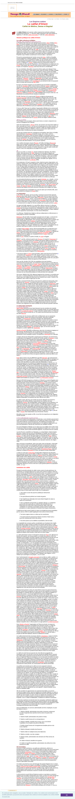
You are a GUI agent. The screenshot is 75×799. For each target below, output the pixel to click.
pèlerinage (47, 334)
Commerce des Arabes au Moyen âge (30, 766)
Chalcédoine (39, 91)
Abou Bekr (25, 479)
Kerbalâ (19, 208)
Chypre (55, 88)
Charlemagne (25, 348)
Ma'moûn (44, 357)
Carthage (39, 104)
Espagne (19, 240)
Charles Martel (36, 265)
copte (41, 236)
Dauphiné (19, 268)
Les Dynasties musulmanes (40, 343)
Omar (30, 479)
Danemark (51, 757)
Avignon (28, 266)
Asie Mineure (20, 90)
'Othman (32, 124)
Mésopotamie (40, 251)
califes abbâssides (49, 34)
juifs (50, 116)
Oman (30, 62)
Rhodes (35, 90)
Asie (53, 778)
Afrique (27, 386)
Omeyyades (42, 200)
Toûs (18, 347)
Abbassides (24, 351)
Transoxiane (53, 239)
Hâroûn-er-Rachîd (21, 330)
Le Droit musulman (53, 621)
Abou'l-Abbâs (20, 308)
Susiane (26, 79)
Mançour (23, 313)
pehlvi (53, 607)
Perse (46, 245)
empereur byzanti (21, 97)
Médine (24, 116)
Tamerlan (19, 778)
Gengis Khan (51, 777)
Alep (50, 436)
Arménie (27, 282)
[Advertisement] (44, 7)
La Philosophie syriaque (46, 377)
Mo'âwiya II (19, 217)
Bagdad (29, 326)
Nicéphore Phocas (47, 449)
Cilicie (18, 232)
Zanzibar (43, 184)
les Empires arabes (64, 19)
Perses (18, 65)
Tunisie (18, 186)
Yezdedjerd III (36, 81)
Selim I (38, 779)
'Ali (32, 151)
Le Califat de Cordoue (27, 311)
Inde (28, 756)
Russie (39, 757)
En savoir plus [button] (6, 796)
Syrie (44, 57)
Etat (47, 534)
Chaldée (41, 630)
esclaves (23, 393)
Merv (34, 82)
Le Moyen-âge (50, 19)
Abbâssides (20, 640)
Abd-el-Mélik (25, 228)
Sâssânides (38, 78)
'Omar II (30, 253)
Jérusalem (25, 86)
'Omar (48, 42)
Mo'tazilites (55, 372)
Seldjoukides (31, 452)
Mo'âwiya (19, 196)
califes (55, 203)
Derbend (30, 92)
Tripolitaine (26, 104)
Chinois (53, 248)
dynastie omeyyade (34, 557)
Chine (36, 756)
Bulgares (28, 785)
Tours (57, 265)
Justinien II (48, 231)
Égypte (38, 96)
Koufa (33, 191)
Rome (36, 483)
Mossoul (27, 198)
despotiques (44, 636)
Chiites (24, 139)
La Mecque (33, 159)
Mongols (49, 462)
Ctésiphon (25, 78)
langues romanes (25, 528)
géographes (28, 752)
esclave (35, 117)
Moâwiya (55, 565)
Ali (38, 479)
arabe (45, 234)
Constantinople (52, 90)
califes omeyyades (33, 34)
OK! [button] (67, 795)
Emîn (18, 357)
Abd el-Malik (22, 566)
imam (50, 286)
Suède (44, 757)
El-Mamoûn (41, 662)
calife (37, 49)
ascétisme (29, 134)
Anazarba (30, 450)
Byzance (40, 239)
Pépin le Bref (49, 268)
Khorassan (36, 344)
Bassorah (52, 113)
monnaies (39, 608)
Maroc (46, 340)
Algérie (29, 186)
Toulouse (19, 265)
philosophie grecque (22, 376)
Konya (55, 456)
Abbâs (24, 287)
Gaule (35, 264)
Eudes (39, 264)
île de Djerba (52, 184)
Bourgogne (27, 268)
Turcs (46, 248)
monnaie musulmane (43, 232)
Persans (19, 596)
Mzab (24, 186)
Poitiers (20, 266)
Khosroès (48, 610)
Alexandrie (27, 101)
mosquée (35, 241)
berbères (42, 382)
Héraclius (30, 66)
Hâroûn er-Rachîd (24, 624)
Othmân (34, 479)
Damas (47, 86)
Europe (27, 753)
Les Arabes (56, 19)
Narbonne (28, 255)
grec (22, 236)
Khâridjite (43, 179)
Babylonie (52, 283)
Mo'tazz (25, 402)
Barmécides (27, 318)
